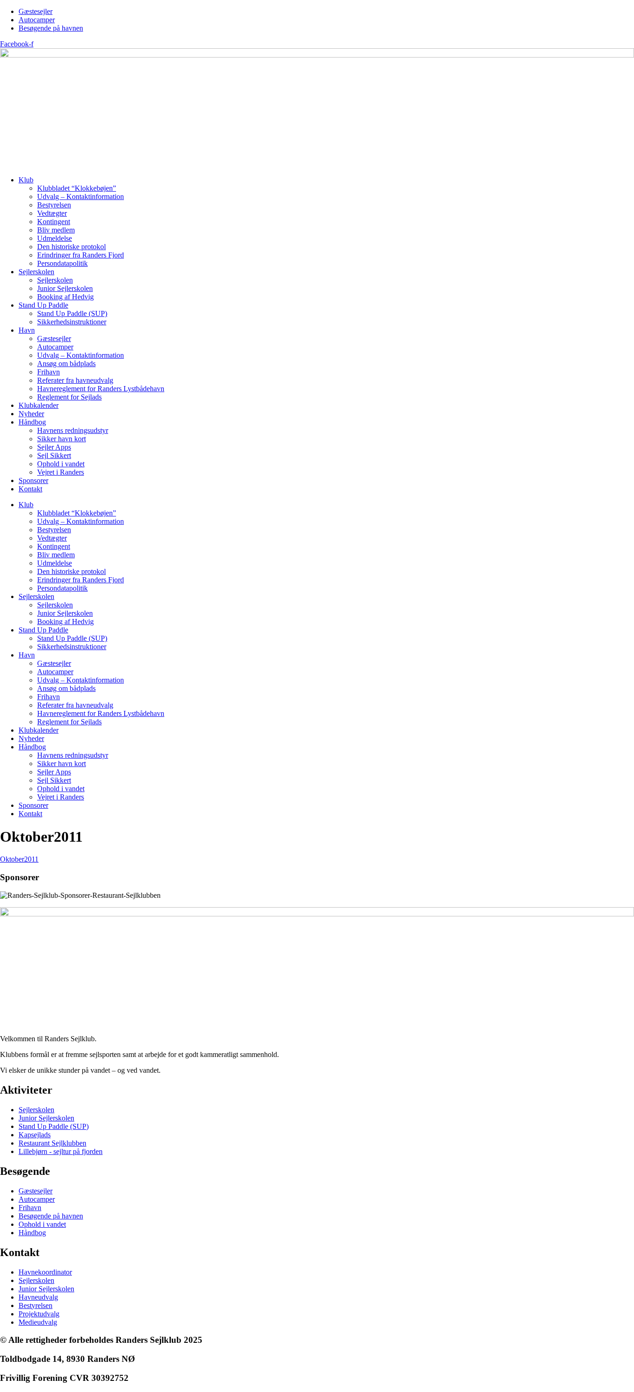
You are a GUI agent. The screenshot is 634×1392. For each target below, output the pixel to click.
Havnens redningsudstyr (72, 430)
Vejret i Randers (60, 472)
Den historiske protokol (71, 247)
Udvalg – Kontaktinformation (80, 196)
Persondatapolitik (62, 263)
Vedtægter (52, 213)
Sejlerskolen (36, 272)
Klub (26, 180)
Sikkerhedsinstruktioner (71, 322)
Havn (27, 330)
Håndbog (32, 422)
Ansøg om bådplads (66, 363)
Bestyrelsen (54, 205)
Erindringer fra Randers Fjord (80, 255)
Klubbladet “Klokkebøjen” (76, 188)
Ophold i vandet (60, 464)
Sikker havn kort (61, 439)
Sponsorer (33, 480)
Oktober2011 (19, 859)
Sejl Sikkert (54, 455)
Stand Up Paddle (43, 305)
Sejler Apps (54, 447)
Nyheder (31, 414)
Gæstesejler (54, 338)
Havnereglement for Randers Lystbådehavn (100, 389)
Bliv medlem (56, 230)
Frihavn (48, 372)
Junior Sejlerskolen (65, 288)
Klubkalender (38, 405)
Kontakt (30, 489)
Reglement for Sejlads (69, 397)
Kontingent (53, 222)
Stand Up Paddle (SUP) (72, 313)
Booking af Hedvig (65, 297)
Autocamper (55, 347)
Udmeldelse (54, 238)
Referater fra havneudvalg (75, 380)
